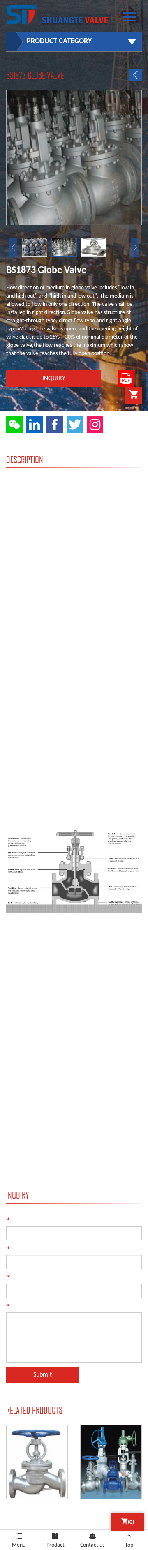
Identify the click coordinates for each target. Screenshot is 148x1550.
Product (55, 1540)
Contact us (92, 1540)
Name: (17, 1220)
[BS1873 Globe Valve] (74, 94)
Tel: (13, 1278)
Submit (42, 1375)
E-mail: (18, 1249)
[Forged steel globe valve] (37, 1429)
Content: (20, 1306)
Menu (18, 1537)
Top (129, 1540)
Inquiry (53, 378)
